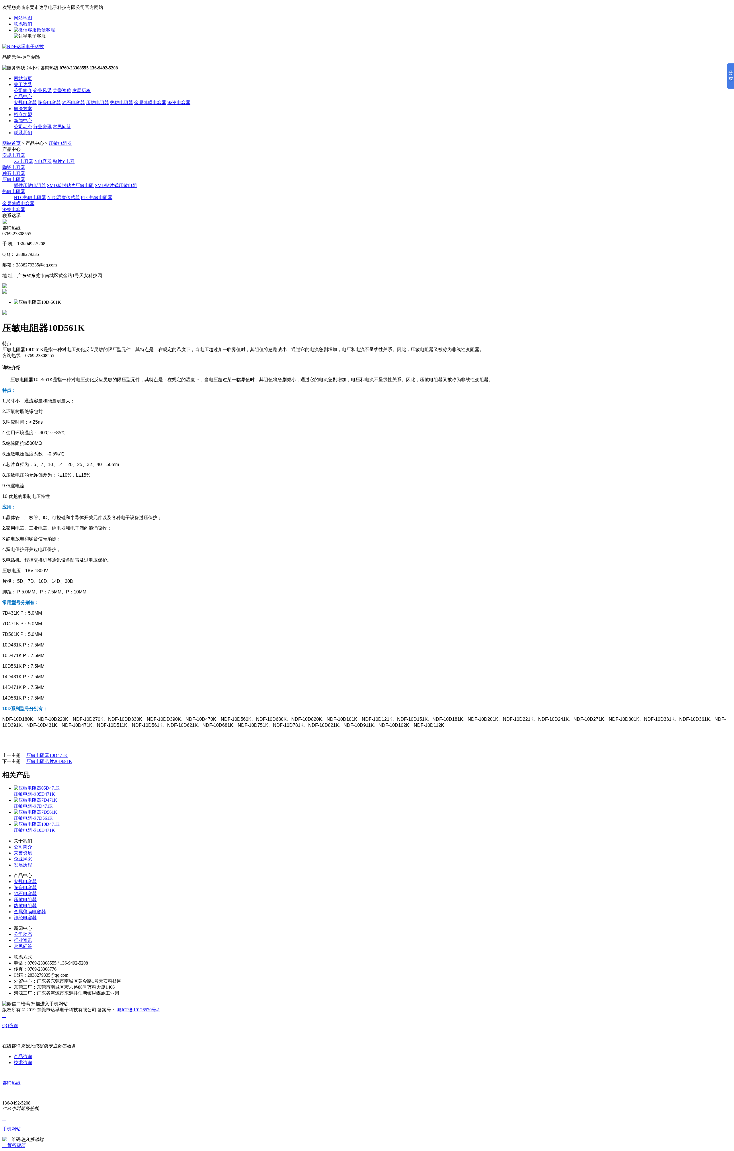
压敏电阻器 (97, 102)
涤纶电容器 (13, 209)
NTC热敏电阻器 (30, 197)
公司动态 (23, 126)
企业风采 (42, 90)
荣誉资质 (62, 90)
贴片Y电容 (64, 161)
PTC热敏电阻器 (96, 197)
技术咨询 (23, 1062)
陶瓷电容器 (49, 102)
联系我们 (23, 24)
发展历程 (81, 90)
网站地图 (23, 17)
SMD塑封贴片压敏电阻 (70, 185)
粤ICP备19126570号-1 (138, 1009)
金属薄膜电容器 (150, 102)
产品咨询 (23, 1056)
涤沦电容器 (178, 102)
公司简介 (23, 90)
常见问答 (62, 126)
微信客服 (46, 30)
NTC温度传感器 (63, 197)
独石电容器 (73, 102)
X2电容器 (23, 161)
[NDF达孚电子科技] (23, 46)
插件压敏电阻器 (30, 185)
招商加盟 (23, 114)
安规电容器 (25, 102)
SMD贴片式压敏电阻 (116, 185)
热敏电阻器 (121, 102)
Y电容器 (43, 161)
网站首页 (23, 78)
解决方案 (23, 108)
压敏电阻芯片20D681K (49, 761)
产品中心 (23, 96)
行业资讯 (42, 126)
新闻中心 (23, 120)
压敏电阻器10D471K (47, 755)
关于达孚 (23, 84)
